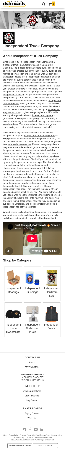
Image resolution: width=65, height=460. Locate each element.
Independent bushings (13, 94)
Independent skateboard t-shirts (18, 150)
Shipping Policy (25, 435)
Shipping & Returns (32, 390)
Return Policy (14, 435)
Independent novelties (30, 200)
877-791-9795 (32, 367)
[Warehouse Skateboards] (16, 4)
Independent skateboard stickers (34, 194)
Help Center (31, 400)
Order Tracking (32, 395)
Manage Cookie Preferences (20, 445)
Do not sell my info (45, 445)
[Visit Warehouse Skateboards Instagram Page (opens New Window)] (24, 429)
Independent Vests (51, 326)
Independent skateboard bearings (44, 76)
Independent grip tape (42, 115)
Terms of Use (45, 435)
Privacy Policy (56, 435)
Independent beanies (27, 168)
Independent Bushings (32, 290)
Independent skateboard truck (32, 67)
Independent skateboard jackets (39, 135)
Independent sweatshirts (19, 144)
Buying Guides (32, 413)
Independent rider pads (14, 188)
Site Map (35, 435)
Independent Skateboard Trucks (32, 328)
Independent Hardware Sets (51, 291)
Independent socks (23, 162)
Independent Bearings (13, 290)
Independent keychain (19, 182)
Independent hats (32, 173)
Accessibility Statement (43, 437)
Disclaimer (29, 437)
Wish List (32, 418)
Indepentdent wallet (12, 185)
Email (31, 362)
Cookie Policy (19, 437)
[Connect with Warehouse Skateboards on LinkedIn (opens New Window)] (41, 429)
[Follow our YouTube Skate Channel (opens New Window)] (36, 429)
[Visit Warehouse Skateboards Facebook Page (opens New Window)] (30, 429)
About (5, 435)
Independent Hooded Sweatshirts (13, 328)
